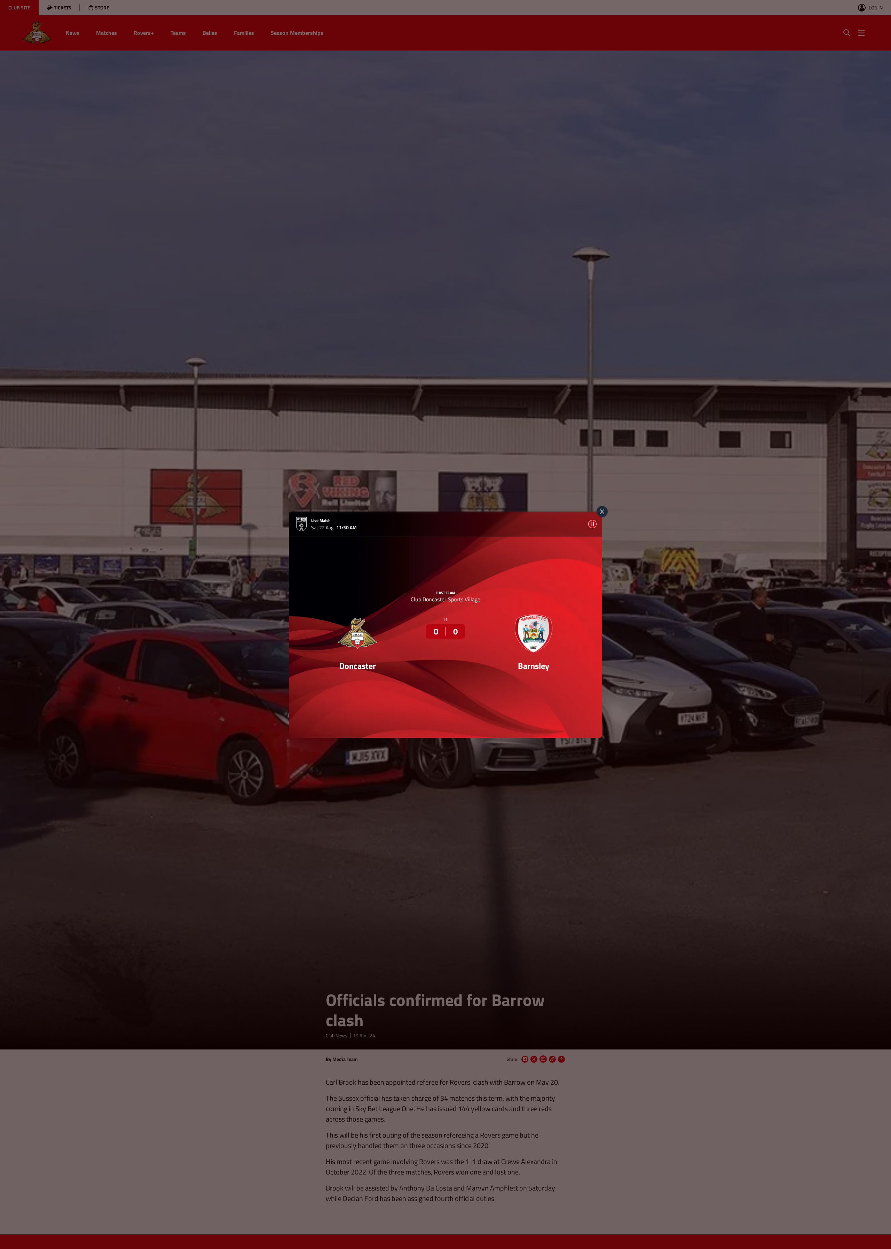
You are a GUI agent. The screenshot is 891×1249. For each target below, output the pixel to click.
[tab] (592, 524)
